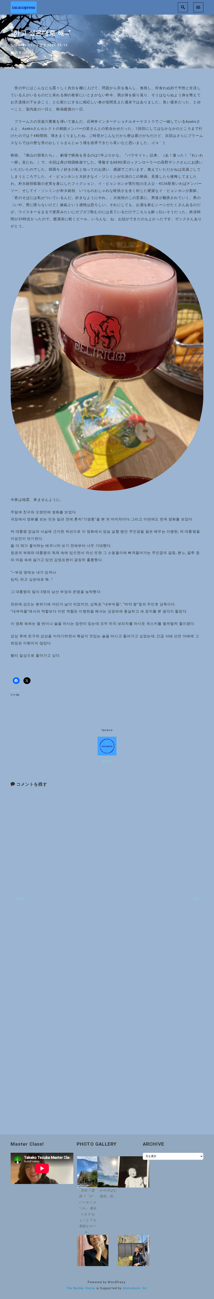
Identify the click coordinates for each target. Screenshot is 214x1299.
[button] (87, 1195)
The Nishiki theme (80, 1288)
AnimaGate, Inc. (135, 1288)
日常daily (22, 53)
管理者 (107, 761)
